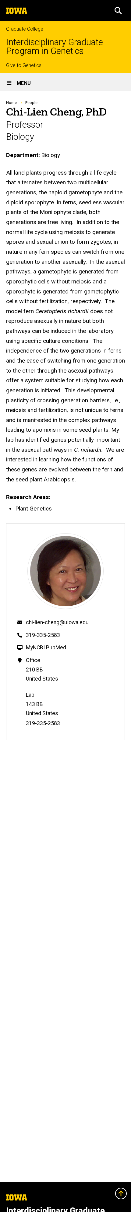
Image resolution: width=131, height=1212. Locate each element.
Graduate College (24, 29)
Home (11, 102)
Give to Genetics (23, 65)
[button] (118, 10)
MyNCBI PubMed (46, 648)
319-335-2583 (43, 635)
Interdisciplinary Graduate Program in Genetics (54, 46)
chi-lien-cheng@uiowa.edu (57, 622)
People (31, 102)
